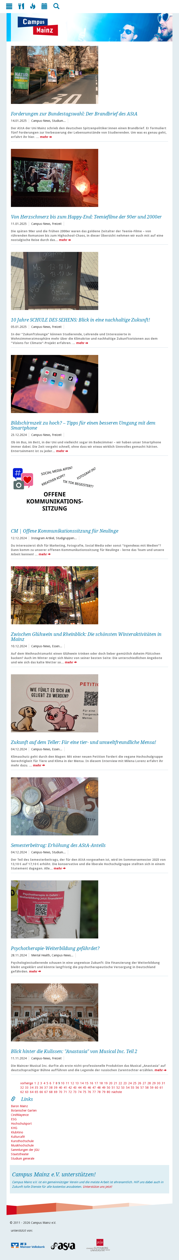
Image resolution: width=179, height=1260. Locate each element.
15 (86, 1083)
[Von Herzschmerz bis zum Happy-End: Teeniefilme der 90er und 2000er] (88, 177)
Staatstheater (20, 1154)
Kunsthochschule (22, 1141)
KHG (14, 1128)
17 (96, 1083)
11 (67, 1083)
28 (149, 1083)
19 (106, 1083)
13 (77, 1083)
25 (134, 1083)
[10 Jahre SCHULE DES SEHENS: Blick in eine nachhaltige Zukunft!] (88, 280)
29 (154, 1083)
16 (91, 1083)
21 (115, 1083)
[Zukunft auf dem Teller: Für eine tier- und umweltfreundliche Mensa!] (88, 702)
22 (120, 1083)
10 (62, 1083)
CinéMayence (20, 1115)
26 (139, 1083)
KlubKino (17, 1132)
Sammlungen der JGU (25, 1150)
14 (82, 1083)
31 (163, 1083)
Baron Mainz (19, 1106)
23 (125, 1083)
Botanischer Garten (24, 1110)
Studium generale (22, 1158)
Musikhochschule (22, 1145)
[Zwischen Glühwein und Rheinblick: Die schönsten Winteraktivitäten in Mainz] (88, 594)
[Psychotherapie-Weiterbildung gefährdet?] (88, 908)
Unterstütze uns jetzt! (97, 1186)
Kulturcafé (18, 1136)
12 (72, 1083)
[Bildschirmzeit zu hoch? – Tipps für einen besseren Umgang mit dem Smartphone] (88, 383)
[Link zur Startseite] (40, 26)
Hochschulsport (21, 1123)
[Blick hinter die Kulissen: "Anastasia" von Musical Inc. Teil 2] (88, 1011)
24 (130, 1083)
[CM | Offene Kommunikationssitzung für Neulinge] (88, 491)
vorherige (26, 1083)
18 (101, 1083)
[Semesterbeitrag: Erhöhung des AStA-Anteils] (88, 805)
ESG (14, 1119)
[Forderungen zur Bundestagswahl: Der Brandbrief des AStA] (88, 74)
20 (110, 1083)
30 (158, 1083)
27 (144, 1083)
